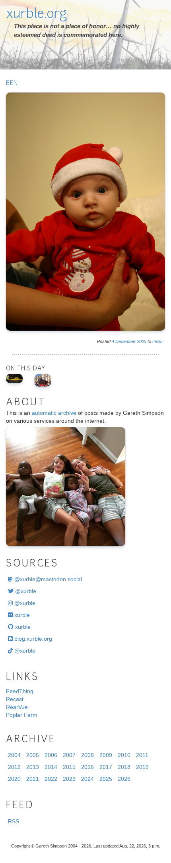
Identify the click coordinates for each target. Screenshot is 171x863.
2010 (124, 755)
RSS (13, 821)
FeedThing (19, 691)
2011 (142, 755)
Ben (12, 84)
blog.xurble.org (32, 639)
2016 (87, 767)
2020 (14, 779)
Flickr (157, 341)
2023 (69, 779)
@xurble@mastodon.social (47, 579)
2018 (124, 767)
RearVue (17, 707)
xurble (21, 615)
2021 (32, 779)
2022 (51, 779)
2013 (32, 767)
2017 (105, 767)
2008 (87, 755)
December (125, 341)
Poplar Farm (21, 715)
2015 (69, 767)
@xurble (25, 591)
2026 (124, 779)
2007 (69, 755)
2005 (141, 341)
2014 (51, 767)
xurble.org (36, 14)
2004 (14, 755)
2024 (87, 779)
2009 (105, 755)
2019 (142, 767)
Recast (14, 699)
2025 (105, 779)
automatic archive (54, 413)
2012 (14, 767)
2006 (51, 755)
